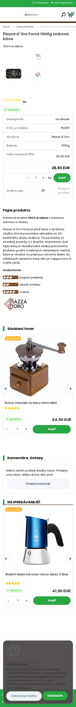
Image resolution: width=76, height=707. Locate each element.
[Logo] (31, 15)
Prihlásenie (42, 2)
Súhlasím (55, 695)
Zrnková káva (25, 26)
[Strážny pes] (55, 191)
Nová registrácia (64, 2)
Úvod (6, 26)
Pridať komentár (38, 484)
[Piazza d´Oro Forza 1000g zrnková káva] (13, 73)
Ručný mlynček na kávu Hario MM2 (31, 403)
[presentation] (6, 389)
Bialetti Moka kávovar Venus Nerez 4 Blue (36, 574)
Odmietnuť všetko (24, 696)
